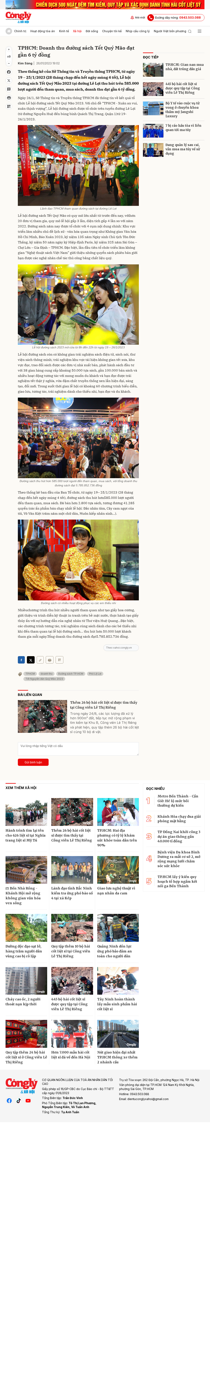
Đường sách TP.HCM (70, 673)
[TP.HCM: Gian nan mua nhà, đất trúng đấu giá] (153, 70)
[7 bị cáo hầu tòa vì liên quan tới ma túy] (153, 131)
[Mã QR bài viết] (9, 106)
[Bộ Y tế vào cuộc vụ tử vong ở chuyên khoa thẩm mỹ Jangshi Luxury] (153, 108)
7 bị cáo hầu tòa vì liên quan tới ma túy (183, 128)
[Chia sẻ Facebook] (9, 72)
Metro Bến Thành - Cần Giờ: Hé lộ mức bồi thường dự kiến (178, 800)
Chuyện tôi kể (112, 31)
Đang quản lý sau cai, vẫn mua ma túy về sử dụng (182, 149)
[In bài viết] (9, 98)
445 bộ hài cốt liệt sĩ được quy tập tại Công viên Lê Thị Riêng (182, 88)
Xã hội (77, 31)
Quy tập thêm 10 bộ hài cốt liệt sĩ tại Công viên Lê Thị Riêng (70, 951)
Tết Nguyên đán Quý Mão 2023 (44, 678)
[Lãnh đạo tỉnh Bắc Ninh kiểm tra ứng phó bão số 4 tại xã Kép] (72, 870)
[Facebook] (9, 1100)
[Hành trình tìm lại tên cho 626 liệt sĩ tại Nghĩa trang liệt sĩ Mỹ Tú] (26, 812)
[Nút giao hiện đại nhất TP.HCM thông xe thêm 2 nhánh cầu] (118, 1034)
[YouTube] (28, 1100)
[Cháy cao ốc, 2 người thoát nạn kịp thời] (26, 981)
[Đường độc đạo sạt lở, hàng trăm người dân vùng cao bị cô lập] (26, 928)
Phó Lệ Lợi (95, 673)
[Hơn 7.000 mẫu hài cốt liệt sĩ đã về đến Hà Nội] (72, 1034)
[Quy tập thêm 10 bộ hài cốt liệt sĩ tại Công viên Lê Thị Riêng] (72, 928)
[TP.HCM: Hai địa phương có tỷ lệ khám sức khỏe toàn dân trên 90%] (118, 812)
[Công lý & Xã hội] (19, 17)
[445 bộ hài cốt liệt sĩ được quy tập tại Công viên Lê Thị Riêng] (153, 89)
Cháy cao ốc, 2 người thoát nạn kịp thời (23, 1001)
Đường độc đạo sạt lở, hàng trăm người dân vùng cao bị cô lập (24, 951)
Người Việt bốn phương (170, 31)
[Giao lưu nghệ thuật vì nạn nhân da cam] (118, 870)
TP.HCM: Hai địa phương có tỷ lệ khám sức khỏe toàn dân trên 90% (117, 837)
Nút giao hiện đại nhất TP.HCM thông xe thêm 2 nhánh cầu (117, 1057)
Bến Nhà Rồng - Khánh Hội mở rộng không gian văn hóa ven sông (23, 895)
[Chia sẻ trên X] (9, 80)
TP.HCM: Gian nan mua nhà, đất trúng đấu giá (184, 67)
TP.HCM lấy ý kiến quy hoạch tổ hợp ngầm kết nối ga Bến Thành (177, 881)
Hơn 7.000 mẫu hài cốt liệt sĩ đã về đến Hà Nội (70, 1054)
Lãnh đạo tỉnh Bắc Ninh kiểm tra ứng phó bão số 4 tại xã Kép (72, 893)
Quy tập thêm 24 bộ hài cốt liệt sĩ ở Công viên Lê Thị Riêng (26, 1057)
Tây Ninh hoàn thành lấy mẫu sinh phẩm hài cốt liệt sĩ (117, 1004)
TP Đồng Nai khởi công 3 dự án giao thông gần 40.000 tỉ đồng (179, 836)
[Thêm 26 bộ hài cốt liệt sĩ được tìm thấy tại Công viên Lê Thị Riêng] (42, 716)
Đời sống (92, 31)
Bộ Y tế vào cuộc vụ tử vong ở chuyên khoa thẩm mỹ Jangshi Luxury (182, 109)
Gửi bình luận (33, 762)
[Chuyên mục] (199, 31)
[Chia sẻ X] (31, 660)
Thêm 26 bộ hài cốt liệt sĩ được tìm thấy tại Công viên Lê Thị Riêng (103, 704)
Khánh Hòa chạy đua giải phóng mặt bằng (179, 818)
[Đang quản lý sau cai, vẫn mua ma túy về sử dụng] (153, 150)
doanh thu (46, 673)
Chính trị (20, 31)
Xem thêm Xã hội (21, 788)
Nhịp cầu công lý (138, 31)
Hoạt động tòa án (42, 31)
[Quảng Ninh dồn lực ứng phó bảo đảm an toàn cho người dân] (118, 928)
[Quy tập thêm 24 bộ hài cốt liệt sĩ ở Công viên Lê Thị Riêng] (26, 1034)
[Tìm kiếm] (190, 31)
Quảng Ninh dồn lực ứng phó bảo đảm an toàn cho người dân (114, 951)
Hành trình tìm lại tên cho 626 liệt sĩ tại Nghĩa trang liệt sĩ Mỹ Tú (26, 835)
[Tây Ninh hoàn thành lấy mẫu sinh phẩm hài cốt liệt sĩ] (118, 981)
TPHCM (30, 673)
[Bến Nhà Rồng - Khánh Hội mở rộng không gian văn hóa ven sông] (26, 870)
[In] (50, 660)
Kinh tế (64, 31)
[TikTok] (18, 1100)
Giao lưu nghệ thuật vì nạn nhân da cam (116, 890)
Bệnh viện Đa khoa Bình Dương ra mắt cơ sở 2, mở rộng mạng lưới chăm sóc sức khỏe (179, 859)
